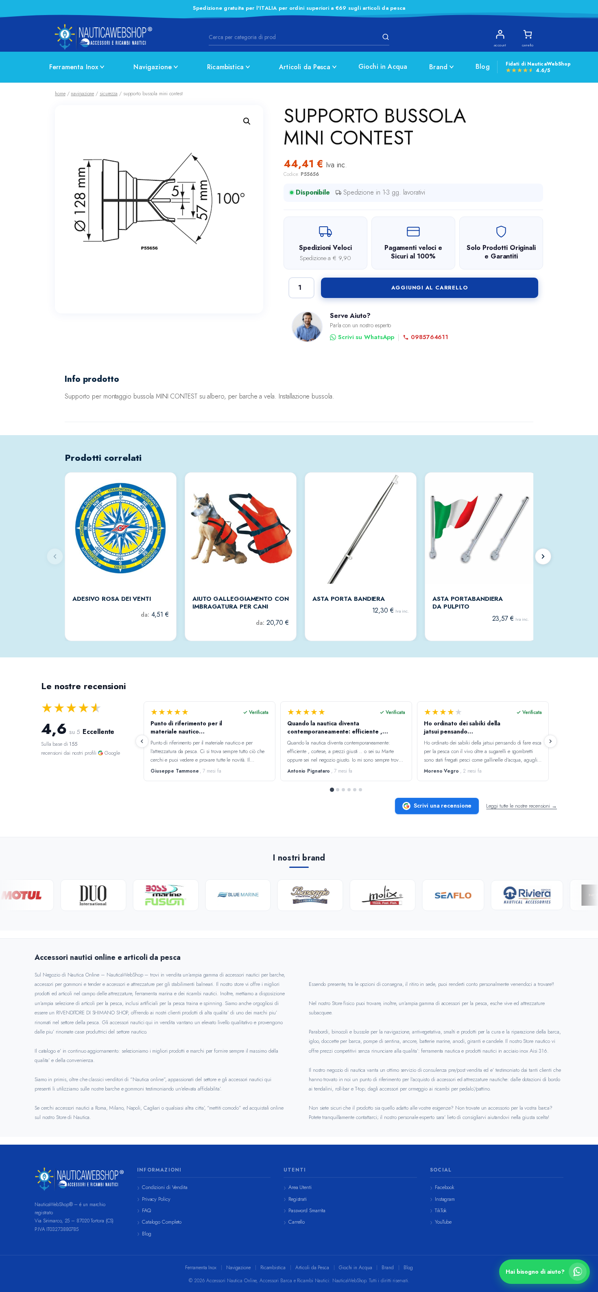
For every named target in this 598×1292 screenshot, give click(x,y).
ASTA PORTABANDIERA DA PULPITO (467, 603)
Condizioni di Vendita (165, 1187)
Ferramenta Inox (73, 67)
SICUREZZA (109, 93)
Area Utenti (300, 1187)
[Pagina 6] (360, 789)
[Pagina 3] (343, 789)
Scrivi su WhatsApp (366, 337)
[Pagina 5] (354, 789)
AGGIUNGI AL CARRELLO (429, 287)
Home (60, 93)
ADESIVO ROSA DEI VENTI (111, 599)
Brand (438, 67)
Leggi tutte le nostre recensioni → (521, 806)
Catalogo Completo (161, 1222)
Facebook (444, 1187)
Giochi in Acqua (382, 66)
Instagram (445, 1199)
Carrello (296, 1222)
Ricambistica (225, 67)
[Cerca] (384, 37)
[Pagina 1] (332, 789)
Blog (483, 66)
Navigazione (152, 67)
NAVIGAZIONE (82, 93)
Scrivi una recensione (442, 805)
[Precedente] (141, 741)
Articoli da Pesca (304, 67)
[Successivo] (543, 556)
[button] (247, 121)
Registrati (297, 1199)
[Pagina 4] (349, 789)
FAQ (146, 1210)
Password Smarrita (306, 1210)
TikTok (441, 1210)
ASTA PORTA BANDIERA (348, 599)
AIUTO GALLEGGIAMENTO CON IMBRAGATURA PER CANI (240, 603)
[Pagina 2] (337, 789)
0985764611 (429, 337)
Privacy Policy (156, 1199)
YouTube (443, 1222)
